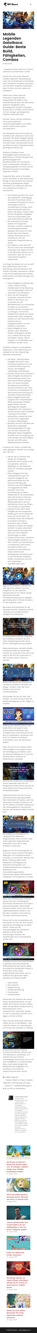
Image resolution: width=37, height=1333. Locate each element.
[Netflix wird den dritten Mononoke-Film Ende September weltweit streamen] (18, 1306)
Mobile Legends (11, 1077)
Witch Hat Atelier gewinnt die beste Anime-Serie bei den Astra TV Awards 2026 (17, 1197)
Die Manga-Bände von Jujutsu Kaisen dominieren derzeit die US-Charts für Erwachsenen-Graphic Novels (17, 1283)
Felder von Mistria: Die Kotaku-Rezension (15, 1253)
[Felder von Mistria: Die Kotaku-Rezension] (18, 1249)
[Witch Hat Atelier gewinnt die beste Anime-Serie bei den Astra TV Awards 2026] (18, 1191)
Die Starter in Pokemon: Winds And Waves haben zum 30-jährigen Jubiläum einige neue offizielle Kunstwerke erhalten (17, 1167)
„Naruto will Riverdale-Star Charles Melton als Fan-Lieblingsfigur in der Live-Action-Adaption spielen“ (17, 1226)
